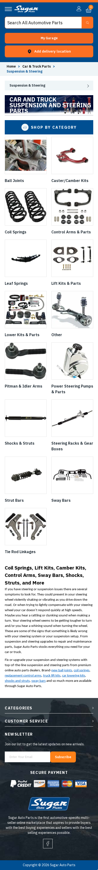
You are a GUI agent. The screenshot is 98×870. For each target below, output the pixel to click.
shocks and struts (17, 681)
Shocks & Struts (19, 443)
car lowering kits (73, 676)
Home (11, 66)
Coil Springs (15, 232)
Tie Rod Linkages (20, 551)
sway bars (38, 681)
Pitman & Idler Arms (23, 386)
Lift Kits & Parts (66, 283)
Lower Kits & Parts (22, 334)
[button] (49, 38)
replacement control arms (23, 676)
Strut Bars (14, 500)
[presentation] (49, 85)
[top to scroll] (84, 846)
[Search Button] (87, 23)
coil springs (81, 670)
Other (56, 334)
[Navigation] (8, 9)
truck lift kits (51, 676)
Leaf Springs (16, 283)
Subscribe (63, 757)
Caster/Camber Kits (69, 180)
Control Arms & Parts (71, 232)
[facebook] (48, 843)
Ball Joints (14, 180)
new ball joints (61, 670)
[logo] (26, 11)
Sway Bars (61, 500)
